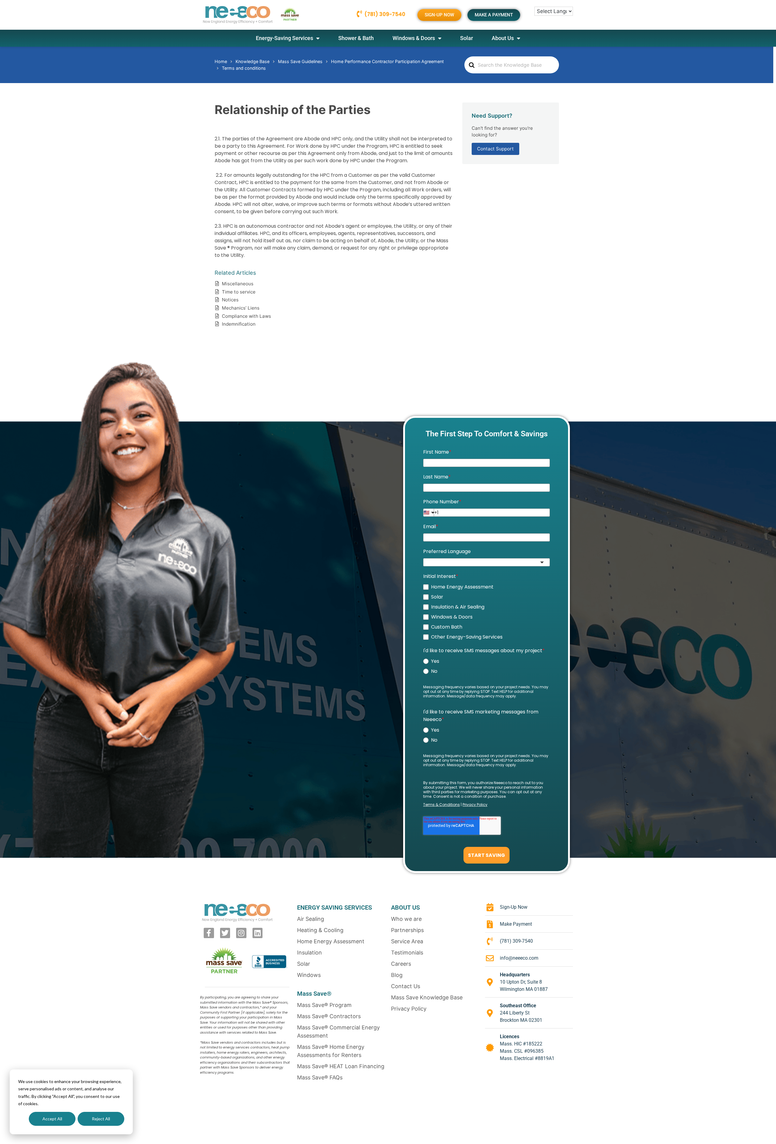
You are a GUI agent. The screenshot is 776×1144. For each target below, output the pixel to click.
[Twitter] (225, 933)
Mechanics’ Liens (240, 308)
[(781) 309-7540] (359, 13)
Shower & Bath (356, 38)
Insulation (309, 952)
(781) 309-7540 (384, 14)
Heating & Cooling (320, 930)
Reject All (101, 1118)
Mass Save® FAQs (320, 1077)
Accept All (52, 1118)
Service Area (407, 941)
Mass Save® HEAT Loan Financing (340, 1066)
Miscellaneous (237, 284)
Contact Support (495, 149)
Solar (466, 38)
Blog (397, 975)
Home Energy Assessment (330, 941)
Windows (309, 975)
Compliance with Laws (246, 316)
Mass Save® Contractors (329, 1016)
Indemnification (239, 324)
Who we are (406, 919)
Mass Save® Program (324, 1005)
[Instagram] (241, 933)
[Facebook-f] (209, 933)
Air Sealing (310, 919)
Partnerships (407, 930)
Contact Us (405, 986)
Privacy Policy (408, 1008)
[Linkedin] (258, 933)
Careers (401, 964)
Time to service (239, 292)
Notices (230, 300)
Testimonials (407, 952)
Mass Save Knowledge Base (427, 997)
